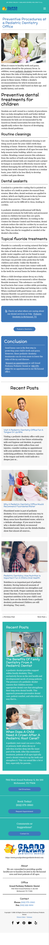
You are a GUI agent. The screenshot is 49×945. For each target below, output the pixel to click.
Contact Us (24, 834)
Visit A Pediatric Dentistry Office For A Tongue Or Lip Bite (23, 431)
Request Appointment (24, 811)
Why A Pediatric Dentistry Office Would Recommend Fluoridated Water (24, 505)
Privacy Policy (21, 917)
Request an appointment (17, 363)
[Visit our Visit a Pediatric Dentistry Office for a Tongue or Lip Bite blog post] (24, 411)
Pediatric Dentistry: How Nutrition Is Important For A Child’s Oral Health (22, 576)
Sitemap (29, 917)
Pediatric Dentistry (24, 329)
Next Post (41, 617)
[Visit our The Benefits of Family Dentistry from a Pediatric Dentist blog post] (24, 656)
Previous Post (9, 617)
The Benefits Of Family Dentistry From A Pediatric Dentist (23, 662)
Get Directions (24, 789)
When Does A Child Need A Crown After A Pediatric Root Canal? (23, 735)
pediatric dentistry (23, 71)
